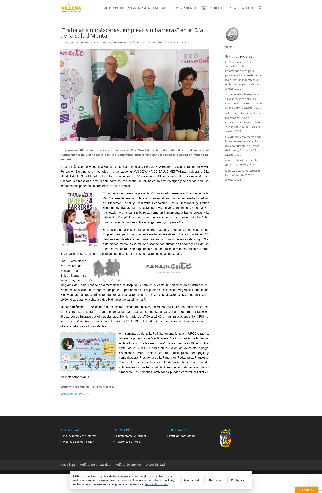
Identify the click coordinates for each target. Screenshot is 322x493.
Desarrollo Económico (126, 42)
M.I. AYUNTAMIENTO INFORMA (147, 8)
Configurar (238, 480)
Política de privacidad (95, 465)
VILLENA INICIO (113, 8)
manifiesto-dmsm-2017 (74, 394)
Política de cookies (128, 465)
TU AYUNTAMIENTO (183, 8)
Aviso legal (67, 465)
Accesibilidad (155, 465)
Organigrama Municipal (131, 436)
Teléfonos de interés (129, 441)
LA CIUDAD (247, 8)
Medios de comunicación (78, 441)
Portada (181, 42)
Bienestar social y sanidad (95, 42)
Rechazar (215, 480)
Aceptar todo (192, 480)
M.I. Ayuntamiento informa (158, 42)
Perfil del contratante (182, 436)
